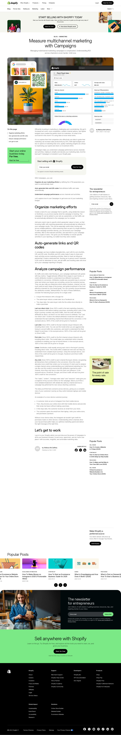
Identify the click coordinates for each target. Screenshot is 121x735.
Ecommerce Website (57, 714)
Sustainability (33, 708)
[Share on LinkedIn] (84, 450)
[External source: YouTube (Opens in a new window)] (94, 729)
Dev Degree (77, 680)
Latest (42, 9)
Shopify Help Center (57, 678)
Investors (31, 680)
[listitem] (60, 569)
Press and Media (34, 683)
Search (109, 9)
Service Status (33, 695)
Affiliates (31, 689)
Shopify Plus (100, 680)
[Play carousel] (60, 585)
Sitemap (51, 730)
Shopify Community (57, 686)
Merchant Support (56, 675)
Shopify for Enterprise (103, 686)
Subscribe (108, 614)
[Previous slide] (56, 585)
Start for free (107, 3)
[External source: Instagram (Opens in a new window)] (98, 729)
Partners (31, 686)
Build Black (32, 711)
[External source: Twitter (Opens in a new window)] (89, 729)
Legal (30, 692)
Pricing (44, 3)
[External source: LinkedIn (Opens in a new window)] (107, 729)
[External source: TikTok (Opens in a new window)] (103, 729)
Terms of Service (28, 730)
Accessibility (32, 714)
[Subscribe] (111, 204)
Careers (31, 678)
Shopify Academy (56, 683)
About (30, 675)
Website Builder (56, 711)
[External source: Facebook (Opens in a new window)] (84, 729)
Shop (98, 675)
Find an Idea (16, 9)
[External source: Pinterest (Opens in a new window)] (112, 729)
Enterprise (52, 3)
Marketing (35, 9)
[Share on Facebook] (76, 450)
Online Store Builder (57, 708)
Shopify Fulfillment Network (105, 683)
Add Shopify (95, 543)
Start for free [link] (77, 167)
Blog (8, 9)
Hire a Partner (55, 680)
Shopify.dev (77, 675)
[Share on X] (80, 450)
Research (31, 717)
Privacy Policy (94, 214)
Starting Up (26, 9)
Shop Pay (99, 678)
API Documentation (80, 678)
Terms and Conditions (103, 213)
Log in (97, 3)
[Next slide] (65, 585)
